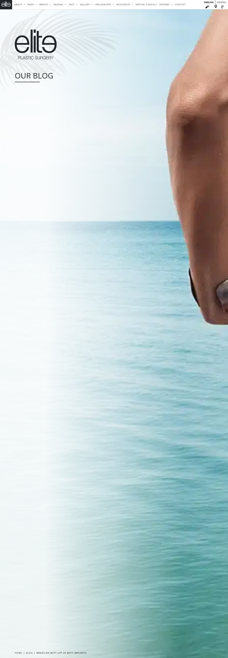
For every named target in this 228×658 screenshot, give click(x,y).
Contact (180, 4)
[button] (23, 5)
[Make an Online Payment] (207, 7)
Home (18, 652)
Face (72, 4)
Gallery (85, 4)
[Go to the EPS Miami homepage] (36, 58)
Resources (123, 4)
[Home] (6, 5)
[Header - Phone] (222, 7)
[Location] (215, 7)
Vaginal (59, 4)
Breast (43, 4)
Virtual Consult (146, 4)
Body (31, 4)
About (18, 4)
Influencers (103, 4)
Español (221, 2)
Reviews (164, 4)
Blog (29, 652)
